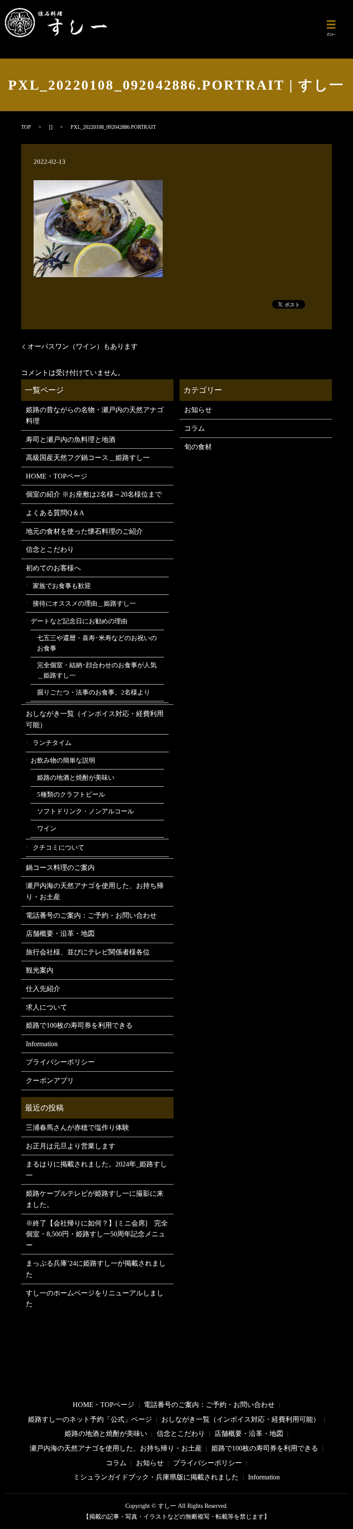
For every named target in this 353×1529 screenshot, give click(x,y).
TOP (26, 127)
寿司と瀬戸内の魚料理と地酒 (70, 439)
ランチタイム (52, 742)
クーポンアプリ (50, 1080)
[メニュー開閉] (331, 24)
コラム (194, 428)
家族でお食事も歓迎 (62, 585)
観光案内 (39, 970)
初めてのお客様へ (53, 568)
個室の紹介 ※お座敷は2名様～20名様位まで (94, 494)
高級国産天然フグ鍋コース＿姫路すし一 (88, 457)
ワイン (46, 828)
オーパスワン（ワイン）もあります (83, 346)
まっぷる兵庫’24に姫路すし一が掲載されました (96, 1269)
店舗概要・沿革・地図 (60, 933)
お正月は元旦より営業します (70, 1146)
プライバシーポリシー (60, 1062)
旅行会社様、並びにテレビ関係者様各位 (88, 952)
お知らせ (198, 409)
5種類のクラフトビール (71, 794)
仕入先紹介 (43, 988)
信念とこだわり (50, 549)
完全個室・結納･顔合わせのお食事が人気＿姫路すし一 (97, 670)
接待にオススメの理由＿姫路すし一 (84, 603)
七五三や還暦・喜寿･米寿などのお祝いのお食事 (97, 643)
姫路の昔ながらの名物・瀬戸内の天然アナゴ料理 (95, 415)
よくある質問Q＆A (55, 512)
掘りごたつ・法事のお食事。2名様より (93, 692)
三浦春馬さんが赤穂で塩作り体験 (77, 1127)
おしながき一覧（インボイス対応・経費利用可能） (95, 719)
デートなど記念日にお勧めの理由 (79, 621)
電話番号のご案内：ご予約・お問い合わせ (91, 915)
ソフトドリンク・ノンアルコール (85, 811)
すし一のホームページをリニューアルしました (95, 1298)
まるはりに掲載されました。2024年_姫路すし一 (96, 1169)
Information (42, 1043)
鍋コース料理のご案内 (60, 867)
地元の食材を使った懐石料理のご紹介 (84, 531)
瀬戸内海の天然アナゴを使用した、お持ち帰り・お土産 (95, 891)
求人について (46, 1007)
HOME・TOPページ (56, 476)
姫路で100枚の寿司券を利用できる (79, 1025)
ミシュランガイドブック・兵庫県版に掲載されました (155, 1477)
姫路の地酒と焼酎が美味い (76, 777)
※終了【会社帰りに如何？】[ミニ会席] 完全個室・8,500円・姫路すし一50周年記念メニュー (97, 1234)
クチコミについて (58, 847)
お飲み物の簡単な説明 (63, 760)
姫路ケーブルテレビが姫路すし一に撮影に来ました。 (95, 1199)
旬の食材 (198, 446)
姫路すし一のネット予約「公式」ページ (90, 1419)
